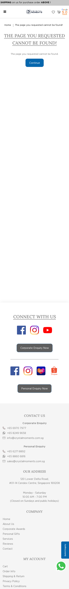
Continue (34, 62)
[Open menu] (4, 11)
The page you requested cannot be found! (39, 25)
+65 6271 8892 (16, 451)
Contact (8, 548)
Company (34, 512)
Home (7, 25)
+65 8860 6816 (16, 456)
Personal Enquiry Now (34, 388)
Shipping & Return (13, 576)
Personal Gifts (11, 533)
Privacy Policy (11, 581)
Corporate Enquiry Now (34, 347)
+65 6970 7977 (16, 428)
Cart (5, 566)
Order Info (9, 571)
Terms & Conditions (14, 586)
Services (8, 538)
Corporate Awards (14, 528)
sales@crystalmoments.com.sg (26, 461)
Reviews (8, 543)
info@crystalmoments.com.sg (25, 437)
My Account (34, 559)
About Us (8, 523)
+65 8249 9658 (16, 432)
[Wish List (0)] (53, 12)
